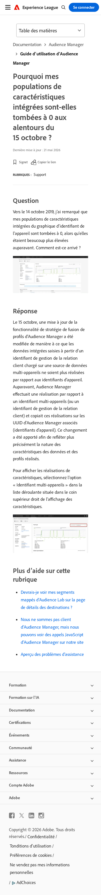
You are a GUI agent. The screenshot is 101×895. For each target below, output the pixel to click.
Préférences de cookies (31, 855)
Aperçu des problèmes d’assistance (52, 654)
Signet (23, 162)
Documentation (27, 44)
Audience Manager (66, 44)
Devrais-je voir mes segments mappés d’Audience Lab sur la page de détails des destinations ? (53, 599)
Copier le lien (47, 162)
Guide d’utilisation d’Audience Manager (45, 58)
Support (40, 174)
